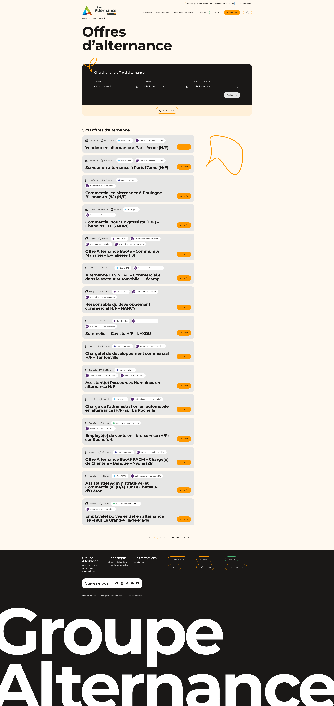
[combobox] (116, 86)
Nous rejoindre (88, 571)
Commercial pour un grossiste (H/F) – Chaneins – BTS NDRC (122, 224)
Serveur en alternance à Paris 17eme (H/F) (126, 167)
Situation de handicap (117, 562)
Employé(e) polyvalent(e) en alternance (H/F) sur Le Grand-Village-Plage (124, 518)
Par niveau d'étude (202, 81)
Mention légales (89, 595)
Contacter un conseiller (118, 565)
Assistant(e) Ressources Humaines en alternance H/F (122, 384)
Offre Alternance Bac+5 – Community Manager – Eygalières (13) (122, 253)
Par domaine (149, 81)
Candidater (139, 562)
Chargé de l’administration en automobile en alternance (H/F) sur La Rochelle (127, 408)
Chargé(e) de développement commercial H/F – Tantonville (127, 355)
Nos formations (145, 558)
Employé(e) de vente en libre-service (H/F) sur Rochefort (127, 437)
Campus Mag (88, 568)
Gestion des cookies (136, 595)
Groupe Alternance (90, 559)
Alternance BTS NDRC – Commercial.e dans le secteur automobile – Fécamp (122, 277)
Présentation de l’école (92, 565)
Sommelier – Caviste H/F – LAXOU (118, 333)
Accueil (85, 18)
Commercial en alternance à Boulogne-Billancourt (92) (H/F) (124, 194)
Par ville (97, 81)
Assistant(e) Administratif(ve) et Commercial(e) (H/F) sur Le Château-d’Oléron (121, 487)
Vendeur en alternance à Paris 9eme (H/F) (126, 147)
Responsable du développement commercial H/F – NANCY (117, 306)
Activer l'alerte (169, 110)
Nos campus (117, 558)
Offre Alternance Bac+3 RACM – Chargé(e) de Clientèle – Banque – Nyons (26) (127, 461)
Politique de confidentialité (111, 595)
